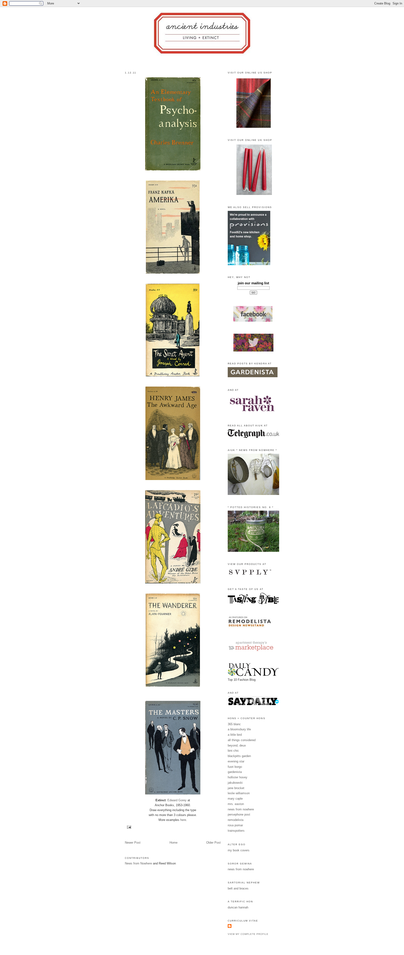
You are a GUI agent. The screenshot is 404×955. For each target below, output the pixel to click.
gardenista (235, 772)
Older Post (213, 842)
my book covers (238, 850)
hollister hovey (237, 777)
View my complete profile (248, 934)
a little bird (235, 734)
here (183, 820)
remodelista (235, 820)
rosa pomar (235, 825)
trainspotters (236, 830)
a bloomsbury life (239, 729)
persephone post (239, 814)
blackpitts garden (239, 756)
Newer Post (133, 842)
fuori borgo (235, 766)
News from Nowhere (138, 863)
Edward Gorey (177, 800)
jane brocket (236, 788)
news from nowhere (241, 809)
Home (173, 842)
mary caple (235, 798)
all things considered (242, 740)
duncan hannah (238, 907)
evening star (236, 761)
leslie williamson (239, 793)
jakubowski (235, 782)
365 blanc (234, 724)
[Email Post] (128, 827)
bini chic (233, 750)
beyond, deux (237, 745)
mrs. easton (236, 804)
